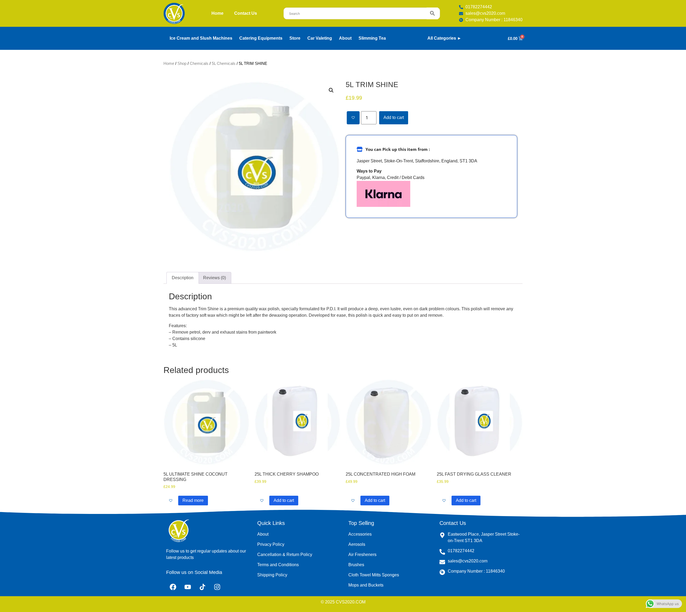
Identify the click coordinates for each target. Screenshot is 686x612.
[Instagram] (217, 587)
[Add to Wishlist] (353, 117)
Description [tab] (182, 277)
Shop (182, 63)
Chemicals (199, 63)
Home (217, 13)
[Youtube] (187, 587)
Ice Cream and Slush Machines (201, 38)
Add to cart (393, 117)
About (345, 38)
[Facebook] (173, 587)
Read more (193, 500)
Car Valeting (319, 38)
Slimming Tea (372, 38)
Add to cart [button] (284, 500)
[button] (331, 90)
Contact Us (245, 13)
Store (294, 38)
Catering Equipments (260, 38)
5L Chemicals (224, 63)
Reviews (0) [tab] (214, 277)
